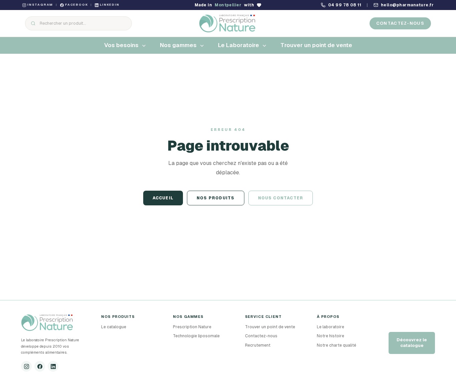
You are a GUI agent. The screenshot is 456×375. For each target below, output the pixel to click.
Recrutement (257, 345)
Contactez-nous (400, 23)
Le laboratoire (330, 327)
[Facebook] (39, 366)
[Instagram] (26, 366)
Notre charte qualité (336, 345)
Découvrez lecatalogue (412, 342)
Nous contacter (280, 198)
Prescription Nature (192, 327)
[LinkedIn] (53, 366)
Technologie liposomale (196, 336)
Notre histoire (330, 336)
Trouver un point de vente (270, 327)
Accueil (163, 198)
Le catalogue (113, 327)
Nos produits (215, 198)
